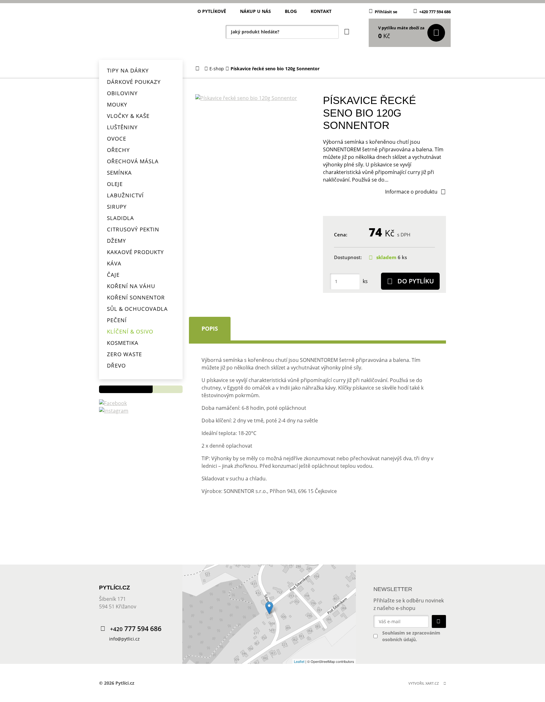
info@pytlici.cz (124, 639)
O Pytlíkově (211, 11)
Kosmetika (122, 342)
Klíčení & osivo (130, 331)
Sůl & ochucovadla (137, 308)
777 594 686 (135, 628)
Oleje (115, 184)
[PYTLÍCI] (140, 30)
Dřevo (116, 365)
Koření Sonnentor (136, 297)
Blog (291, 11)
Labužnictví (125, 195)
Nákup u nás (255, 11)
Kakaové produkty (135, 252)
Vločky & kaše (128, 115)
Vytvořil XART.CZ (423, 683)
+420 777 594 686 (435, 12)
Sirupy (117, 206)
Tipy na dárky (128, 70)
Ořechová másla (133, 161)
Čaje (113, 274)
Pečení (117, 320)
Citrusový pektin (133, 229)
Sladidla (120, 218)
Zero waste (124, 354)
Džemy (116, 240)
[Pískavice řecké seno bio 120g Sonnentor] (254, 98)
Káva (114, 263)
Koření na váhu (131, 286)
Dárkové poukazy (134, 81)
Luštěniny (122, 127)
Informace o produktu (411, 191)
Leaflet (299, 661)
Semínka (119, 172)
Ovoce (116, 138)
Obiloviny (122, 93)
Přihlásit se (386, 12)
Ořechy (118, 150)
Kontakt (321, 11)
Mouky (117, 104)
